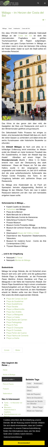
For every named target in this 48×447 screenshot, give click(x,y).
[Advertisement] (36, 369)
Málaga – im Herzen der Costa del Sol (23, 13)
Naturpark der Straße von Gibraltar (35, 402)
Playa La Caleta (13, 317)
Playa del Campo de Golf (16, 298)
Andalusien (17, 28)
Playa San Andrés (13, 311)
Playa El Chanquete (14, 327)
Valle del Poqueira (33, 394)
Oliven (29, 390)
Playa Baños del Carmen (16, 319)
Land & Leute (8, 379)
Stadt (10, 28)
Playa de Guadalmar (14, 301)
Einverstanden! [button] (24, 443)
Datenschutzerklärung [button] (13, 437)
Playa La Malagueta (14, 314)
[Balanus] (9, 3)
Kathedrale (10, 209)
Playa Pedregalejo (14, 322)
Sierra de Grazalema (34, 398)
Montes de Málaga (22, 260)
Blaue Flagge (38, 407)
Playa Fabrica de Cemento (17, 335)
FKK (28, 407)
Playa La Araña (12, 338)
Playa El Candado (14, 330)
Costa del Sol (26, 28)
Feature (6, 389)
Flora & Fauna (8, 384)
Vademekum (7, 393)
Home (5, 370)
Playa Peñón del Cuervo (16, 333)
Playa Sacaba (12, 306)
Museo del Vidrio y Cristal (28, 233)
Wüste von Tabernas (34, 411)
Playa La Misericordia (15, 309)
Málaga (4, 28)
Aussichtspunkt (32, 387)
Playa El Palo (12, 325)
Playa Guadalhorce (14, 303)
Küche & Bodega (9, 374)
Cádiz (29, 383)
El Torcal (18, 257)
